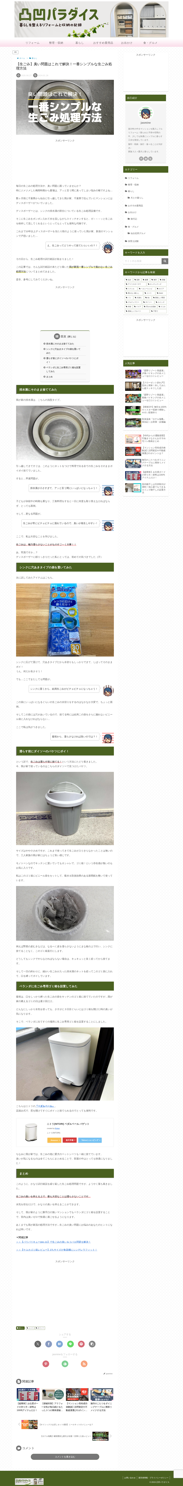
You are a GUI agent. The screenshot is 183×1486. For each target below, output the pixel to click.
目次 (63, 336)
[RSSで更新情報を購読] (84, 1363)
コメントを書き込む (65, 1457)
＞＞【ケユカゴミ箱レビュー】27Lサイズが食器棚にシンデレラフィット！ (56, 1249)
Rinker (57, 1128)
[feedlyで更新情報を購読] (65, 1363)
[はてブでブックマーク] (59, 1344)
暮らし (21, 1328)
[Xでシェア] (37, 1344)
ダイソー (41, 1328)
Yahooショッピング (89, 1140)
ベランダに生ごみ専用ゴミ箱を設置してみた (63, 369)
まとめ (49, 376)
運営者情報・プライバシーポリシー (153, 1478)
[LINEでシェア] (70, 1344)
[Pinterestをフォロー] (45, 1363)
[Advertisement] (65, 161)
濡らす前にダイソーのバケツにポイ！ (62, 360)
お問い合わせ (130, 1478)
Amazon (54, 1140)
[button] (92, 1344)
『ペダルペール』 (45, 1106)
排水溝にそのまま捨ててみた (60, 343)
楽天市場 (69, 1140)
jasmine (146, 122)
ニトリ (31, 1328)
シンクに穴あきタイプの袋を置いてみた (63, 351)
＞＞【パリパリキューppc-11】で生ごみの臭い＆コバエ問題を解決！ (53, 1242)
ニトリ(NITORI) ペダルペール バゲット (68, 1124)
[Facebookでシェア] (48, 1344)
